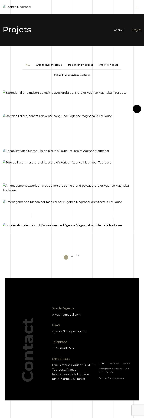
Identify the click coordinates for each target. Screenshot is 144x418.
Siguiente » (78, 257)
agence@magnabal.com (69, 331)
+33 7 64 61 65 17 (63, 348)
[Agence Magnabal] (17, 7)
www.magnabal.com (66, 314)
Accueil (119, 30)
